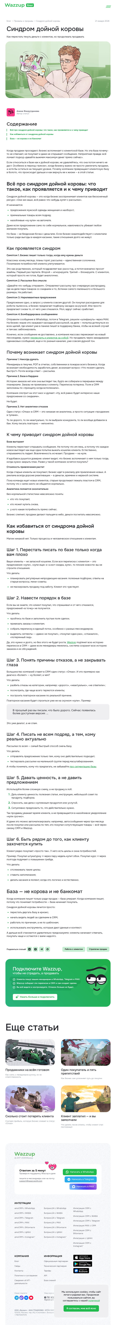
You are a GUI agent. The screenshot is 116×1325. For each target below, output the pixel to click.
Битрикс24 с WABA (53, 1213)
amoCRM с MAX (21, 1222)
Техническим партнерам (55, 1266)
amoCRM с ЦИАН (22, 1232)
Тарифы (47, 1270)
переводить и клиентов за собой (49, 337)
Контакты (18, 1270)
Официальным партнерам (56, 1261)
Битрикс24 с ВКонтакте (55, 1227)
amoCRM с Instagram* (24, 1237)
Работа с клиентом (74, 949)
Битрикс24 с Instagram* (55, 1237)
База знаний (50, 1280)
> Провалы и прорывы (22, 21)
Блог (9, 21)
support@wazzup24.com (30, 1181)
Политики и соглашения (25, 1275)
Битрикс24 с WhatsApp (55, 1208)
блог (30, 5)
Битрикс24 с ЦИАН (53, 1232)
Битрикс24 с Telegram (54, 1218)
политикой (94, 1300)
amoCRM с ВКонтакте (24, 1227)
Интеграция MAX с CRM (84, 1225)
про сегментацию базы (83, 766)
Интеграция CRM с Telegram (86, 1220)
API (45, 1275)
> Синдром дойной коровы (47, 21)
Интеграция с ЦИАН (82, 1238)
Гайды (17, 1266)
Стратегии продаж (98, 949)
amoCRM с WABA (22, 1213)
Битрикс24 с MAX (52, 1222)
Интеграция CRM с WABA (85, 1216)
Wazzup (71, 642)
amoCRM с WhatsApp (24, 1208)
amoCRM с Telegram (23, 1218)
